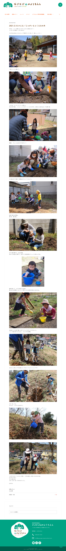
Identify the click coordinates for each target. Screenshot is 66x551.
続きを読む (50, 14)
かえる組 (11, 490)
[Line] (33, 542)
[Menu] (60, 5)
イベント (28, 14)
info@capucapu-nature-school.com (43, 538)
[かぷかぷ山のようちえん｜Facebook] (39, 542)
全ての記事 (7, 14)
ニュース (22, 14)
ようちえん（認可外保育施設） (38, 14)
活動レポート (14, 14)
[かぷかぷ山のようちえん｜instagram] (36, 542)
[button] (59, 14)
